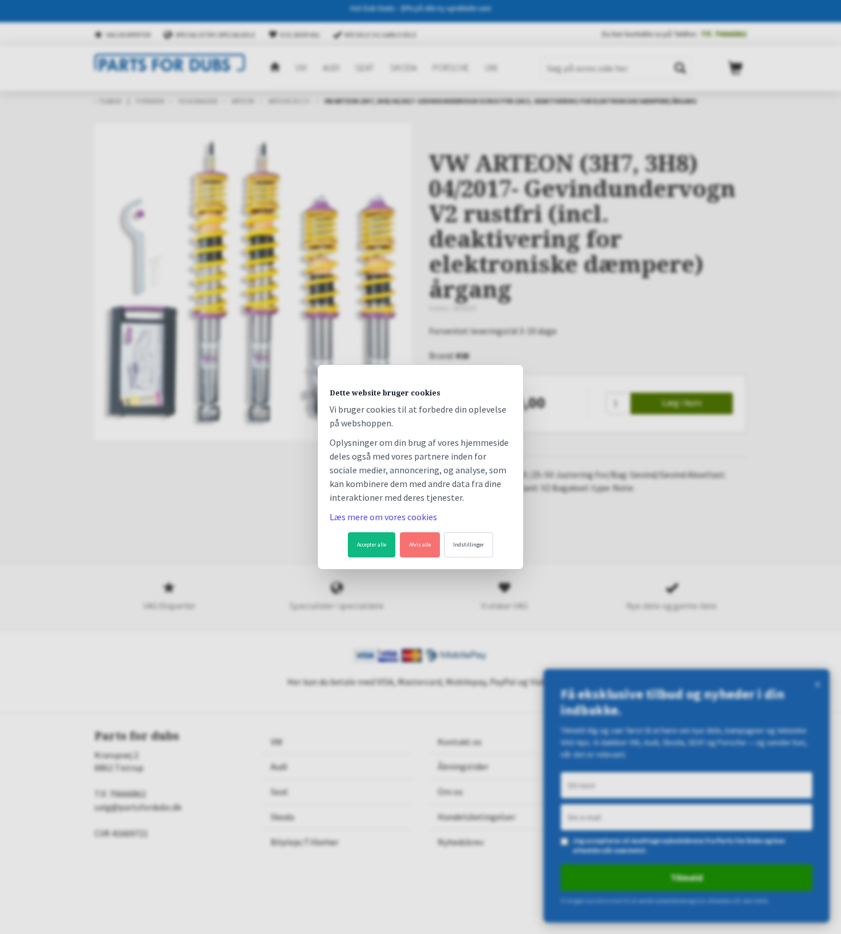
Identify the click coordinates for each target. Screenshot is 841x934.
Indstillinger (468, 544)
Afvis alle (420, 544)
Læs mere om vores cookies (383, 517)
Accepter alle (371, 544)
